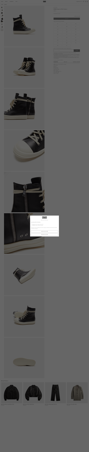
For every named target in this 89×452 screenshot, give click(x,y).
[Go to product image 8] (2, 27)
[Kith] (44, 1)
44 (66, 40)
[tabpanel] (67, 69)
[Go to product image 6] (2, 21)
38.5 (75, 29)
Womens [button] (11, 1)
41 (66, 34)
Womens (5, 4)
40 (75, 31)
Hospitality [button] (79, 1)
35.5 (75, 23)
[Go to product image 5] (2, 19)
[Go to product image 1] (2, 7)
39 (57, 31)
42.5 (66, 37)
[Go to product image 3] (2, 13)
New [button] (2, 1)
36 (57, 26)
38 (66, 29)
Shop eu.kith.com (44, 231)
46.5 (57, 45)
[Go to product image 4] (2, 16)
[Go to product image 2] (2, 10)
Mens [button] (6, 1)
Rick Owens (55, 7)
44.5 (75, 40)
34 (57, 23)
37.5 (57, 29)
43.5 (57, 40)
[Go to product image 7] (2, 24)
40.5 (57, 34)
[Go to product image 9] (2, 30)
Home (2, 4)
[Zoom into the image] (24, 26)
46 (75, 42)
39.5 (66, 31)
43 (75, 37)
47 (66, 45)
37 (75, 26)
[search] (85, 1)
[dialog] (44, 226)
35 (66, 23)
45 (57, 42)
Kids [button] (16, 1)
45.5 (66, 42)
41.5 (75, 34)
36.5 (66, 26)
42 (57, 37)
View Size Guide (77, 16)
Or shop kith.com (44, 234)
